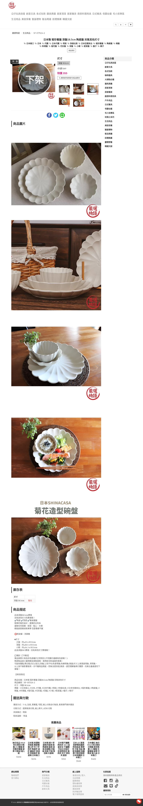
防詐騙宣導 (77, 791)
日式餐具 (97, 14)
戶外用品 (108, 101)
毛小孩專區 (118, 14)
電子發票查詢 (78, 794)
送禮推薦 (57, 19)
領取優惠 (127, 795)
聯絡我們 (15, 775)
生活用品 (16, 19)
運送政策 (76, 789)
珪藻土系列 (109, 117)
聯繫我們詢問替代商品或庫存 (70, 78)
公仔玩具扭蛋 (18, 14)
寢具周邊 (51, 14)
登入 (83, 775)
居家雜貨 (71, 14)
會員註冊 (76, 775)
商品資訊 (71, 50)
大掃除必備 (109, 80)
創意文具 (30, 14)
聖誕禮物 (36, 19)
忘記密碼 (76, 778)
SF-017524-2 (39, 33)
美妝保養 (26, 19)
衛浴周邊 (46, 19)
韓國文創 (67, 19)
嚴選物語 (16, 33)
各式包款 (41, 14)
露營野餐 (108, 142)
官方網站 (15, 778)
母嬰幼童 (107, 14)
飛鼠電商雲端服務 (56, 802)
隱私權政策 (77, 783)
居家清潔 (61, 14)
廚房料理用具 (84, 14)
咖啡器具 (108, 75)
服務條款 (76, 781)
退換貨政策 (77, 786)
